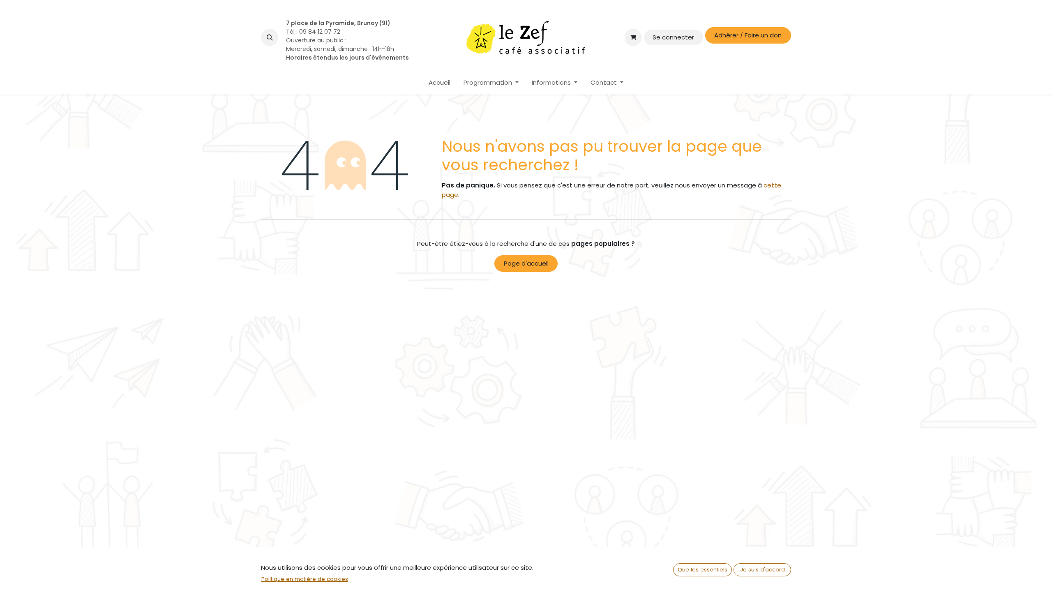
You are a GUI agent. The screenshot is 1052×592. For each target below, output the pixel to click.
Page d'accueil (526, 263)
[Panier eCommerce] (633, 37)
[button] (269, 37)
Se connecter (673, 37)
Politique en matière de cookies (304, 579)
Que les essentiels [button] (702, 570)
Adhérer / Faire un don (748, 35)
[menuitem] (439, 83)
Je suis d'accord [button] (762, 570)
